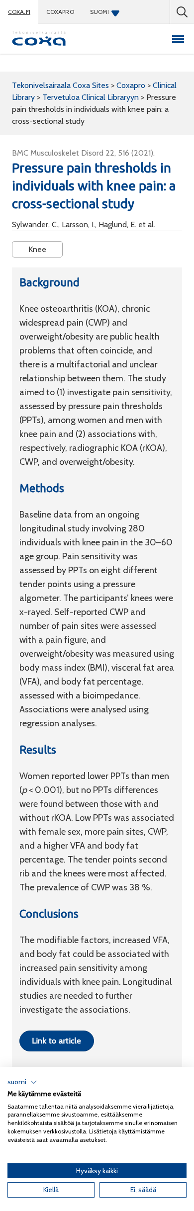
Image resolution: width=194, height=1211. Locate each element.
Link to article (56, 1040)
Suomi (99, 11)
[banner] (39, 39)
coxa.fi (19, 11)
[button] (22, 1082)
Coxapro (60, 11)
